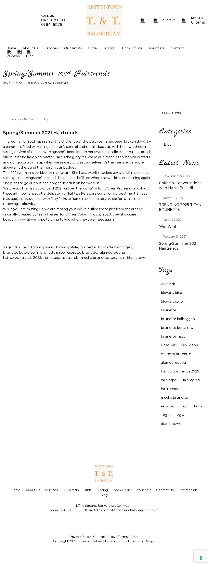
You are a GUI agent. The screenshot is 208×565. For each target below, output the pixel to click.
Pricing (110, 48)
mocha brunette (94, 258)
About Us (30, 48)
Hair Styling (190, 380)
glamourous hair (113, 252)
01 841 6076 (51, 24)
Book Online (132, 48)
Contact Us (164, 490)
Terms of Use (128, 537)
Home (11, 48)
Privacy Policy (80, 537)
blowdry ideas (42, 247)
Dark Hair (168, 345)
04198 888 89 (53, 20)
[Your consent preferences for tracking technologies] (201, 558)
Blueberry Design (141, 541)
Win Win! (167, 226)
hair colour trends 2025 (22, 258)
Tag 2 (198, 406)
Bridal (93, 48)
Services (51, 48)
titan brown (136, 258)
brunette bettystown (20, 252)
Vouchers (156, 48)
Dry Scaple (190, 345)
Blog (30, 56)
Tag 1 (184, 406)
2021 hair (21, 247)
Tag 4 (179, 415)
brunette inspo (52, 252)
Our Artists (73, 48)
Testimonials (187, 490)
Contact (177, 48)
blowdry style (67, 247)
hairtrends (70, 258)
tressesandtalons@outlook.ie (136, 510)
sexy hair (117, 258)
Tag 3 (165, 415)
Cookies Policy (104, 537)
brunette (88, 247)
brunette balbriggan (115, 247)
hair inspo (51, 258)
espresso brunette (82, 252)
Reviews (13, 56)
